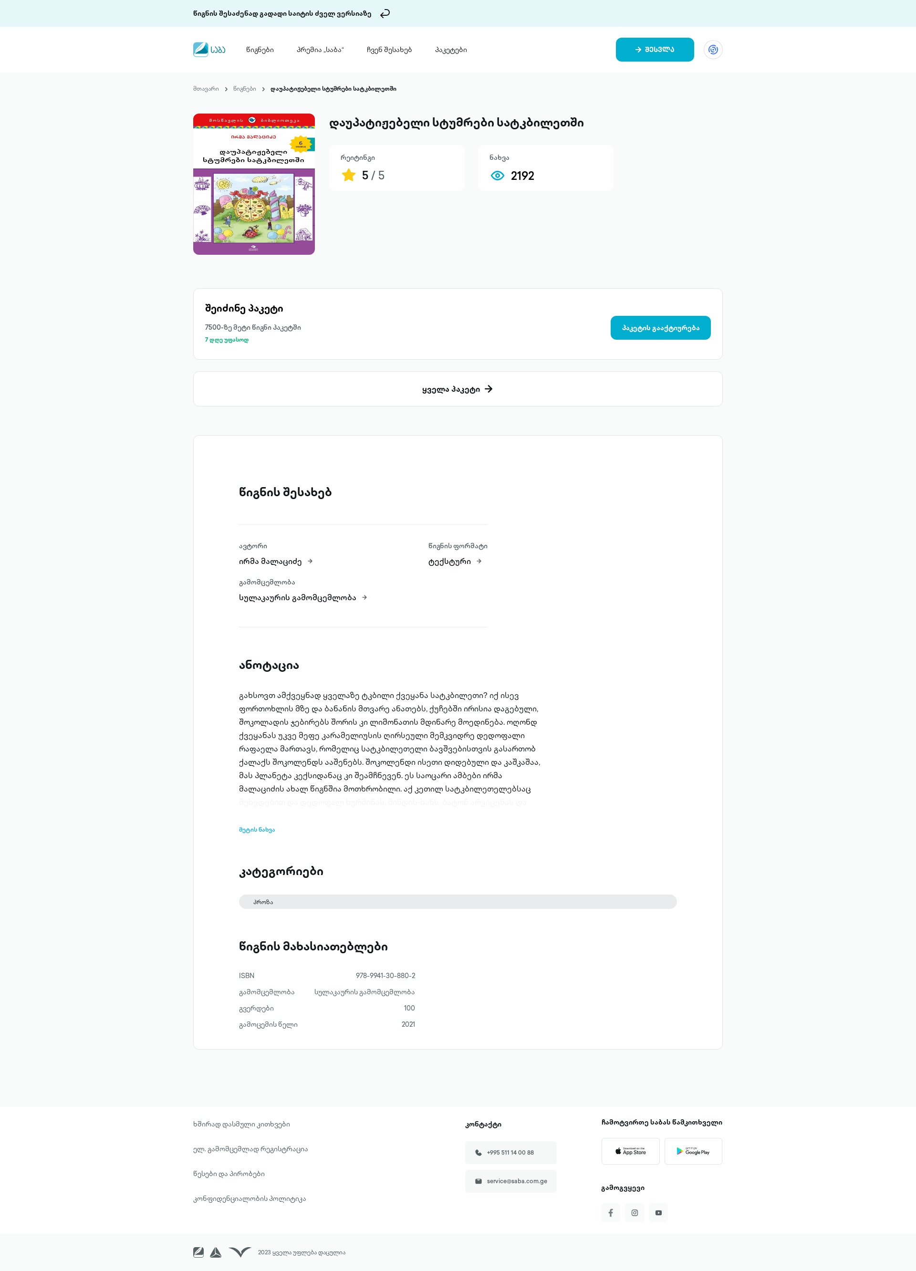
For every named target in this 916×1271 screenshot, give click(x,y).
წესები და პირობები (229, 1173)
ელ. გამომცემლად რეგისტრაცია (250, 1149)
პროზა (263, 902)
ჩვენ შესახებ (389, 49)
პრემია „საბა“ (320, 49)
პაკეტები (451, 49)
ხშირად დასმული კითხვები (241, 1124)
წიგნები (260, 49)
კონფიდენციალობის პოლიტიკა (249, 1198)
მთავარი (206, 88)
